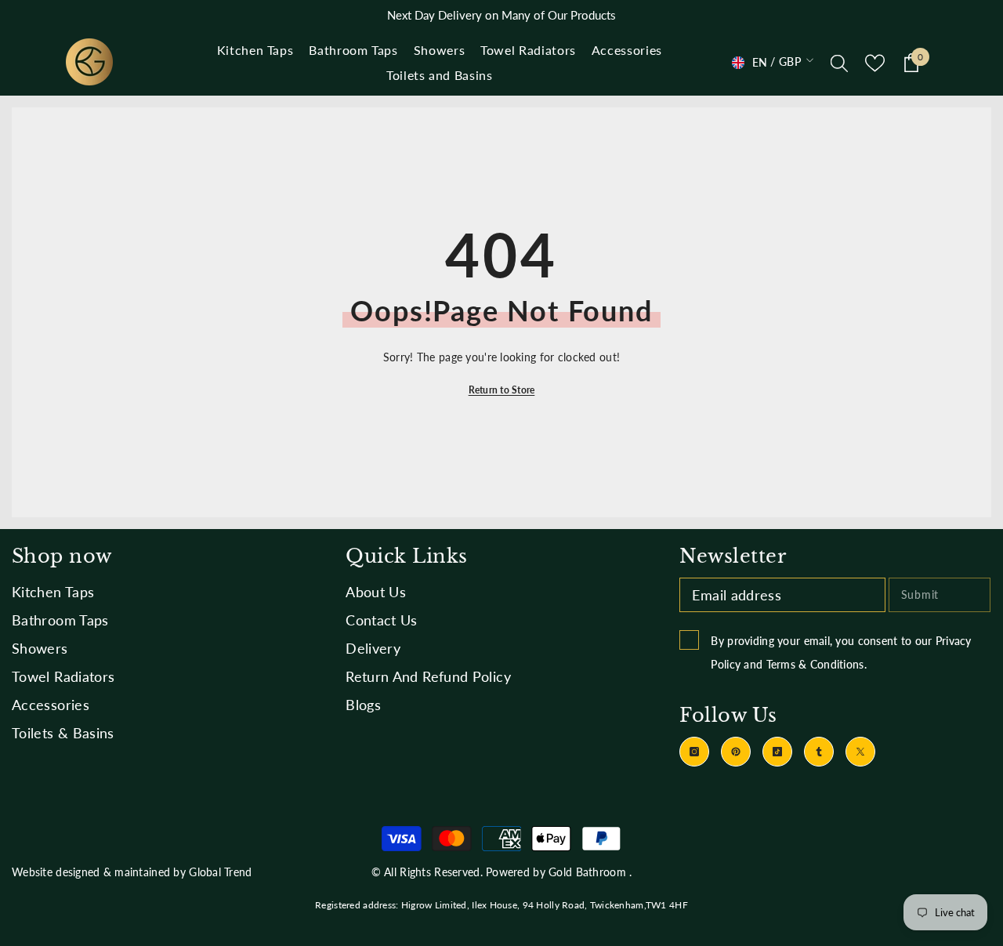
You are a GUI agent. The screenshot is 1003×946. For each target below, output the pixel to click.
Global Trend (220, 872)
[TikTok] (777, 752)
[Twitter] (860, 752)
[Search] (839, 62)
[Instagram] (694, 752)
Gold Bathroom (587, 872)
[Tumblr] (819, 752)
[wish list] (874, 63)
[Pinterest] (736, 752)
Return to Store (502, 390)
